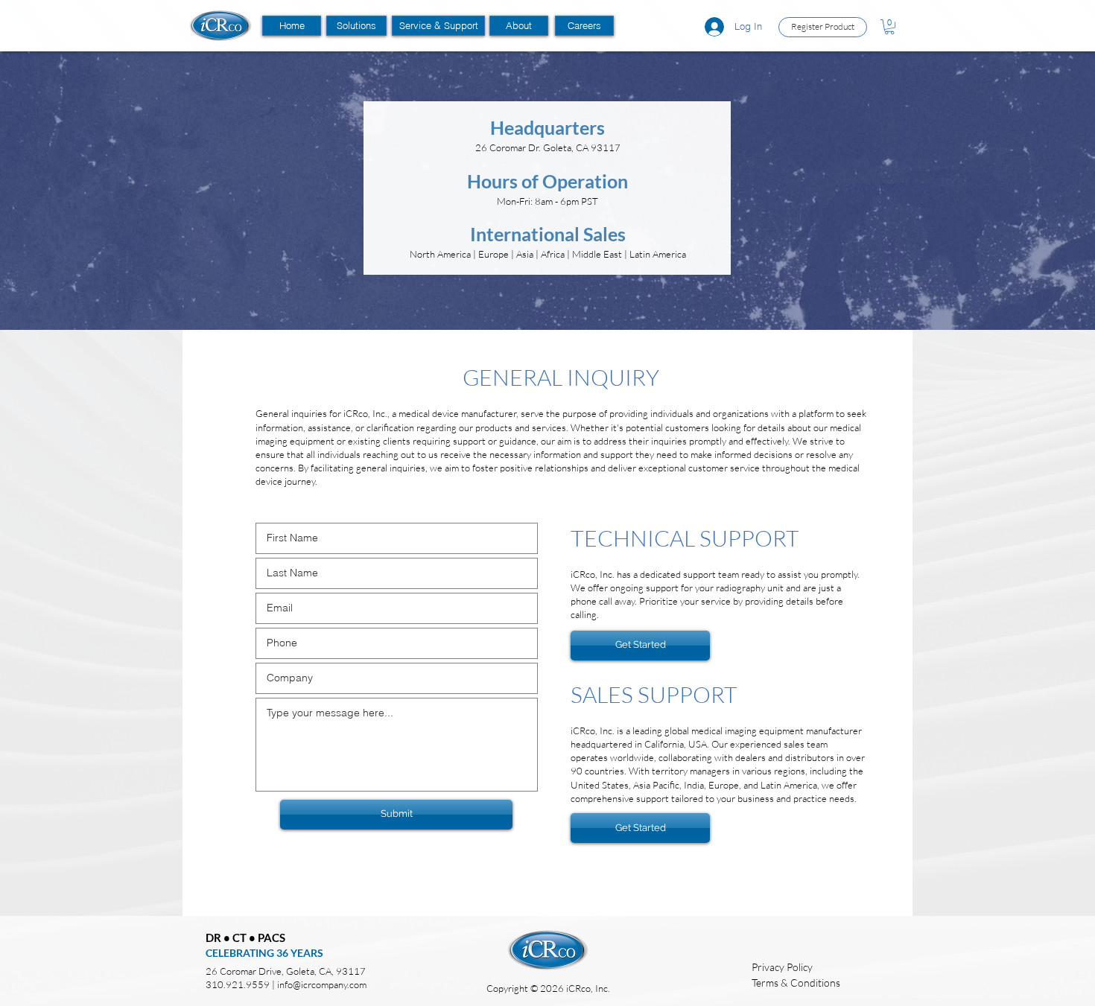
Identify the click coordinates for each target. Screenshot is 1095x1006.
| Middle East (595, 254)
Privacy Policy (782, 967)
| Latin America (655, 254)
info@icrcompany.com (321, 984)
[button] (356, 26)
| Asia (523, 254)
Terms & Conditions (796, 982)
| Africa (551, 254)
